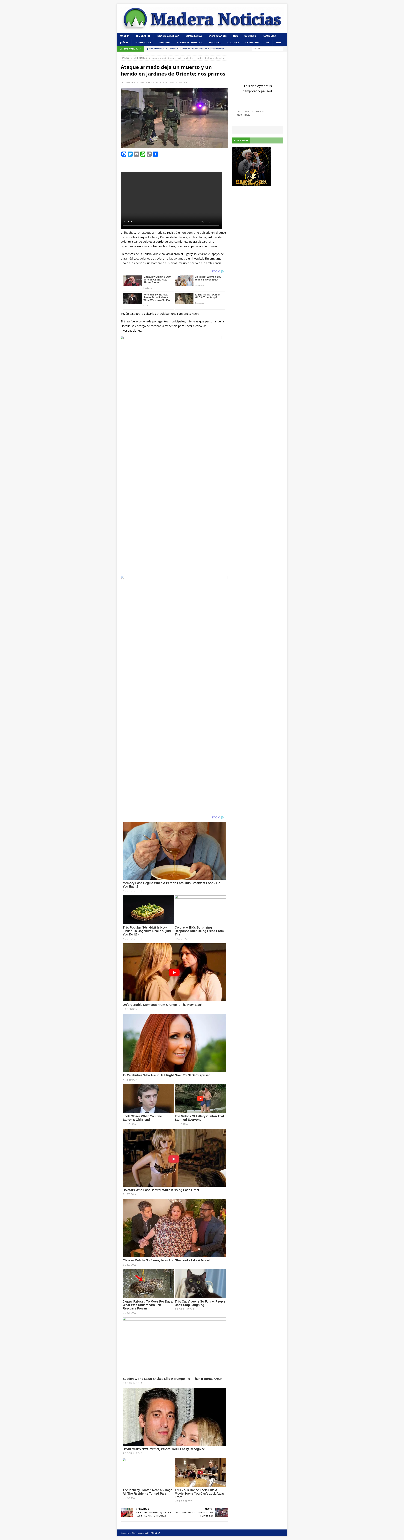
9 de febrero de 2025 (134, 82)
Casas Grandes (217, 35)
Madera (124, 35)
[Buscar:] (267, 48)
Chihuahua (252, 42)
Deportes (165, 42)
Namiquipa (269, 35)
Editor (151, 82)
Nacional (215, 42)
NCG (235, 35)
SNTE (278, 42)
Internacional (144, 42)
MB (267, 42)
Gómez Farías (194, 35)
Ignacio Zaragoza (168, 35)
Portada (183, 82)
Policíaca (174, 82)
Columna (233, 42)
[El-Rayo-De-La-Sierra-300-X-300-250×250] (251, 184)
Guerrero (250, 35)
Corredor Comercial (190, 42)
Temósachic (143, 35)
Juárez (124, 42)
